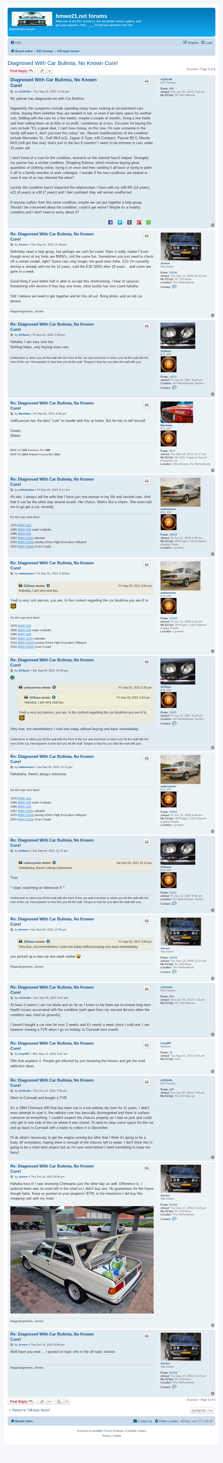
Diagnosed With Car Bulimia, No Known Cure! (63, 63)
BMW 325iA (25, 538)
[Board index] (32, 17)
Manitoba (166, 425)
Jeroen (165, 263)
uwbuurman (168, 509)
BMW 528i (24, 529)
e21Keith (166, 79)
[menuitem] (15, 42)
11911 (173, 376)
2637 (172, 450)
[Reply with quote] (146, 81)
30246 (173, 272)
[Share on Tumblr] (129, 222)
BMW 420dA (26, 546)
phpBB (97, 1430)
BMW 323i (24, 525)
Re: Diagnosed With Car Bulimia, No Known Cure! (52, 236)
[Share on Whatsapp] (148, 222)
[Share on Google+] (139, 222)
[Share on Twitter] (120, 222)
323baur (165, 351)
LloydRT (165, 1043)
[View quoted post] (48, 585)
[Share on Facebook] (110, 222)
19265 (173, 534)
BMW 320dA (26, 542)
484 (171, 88)
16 (170, 1052)
